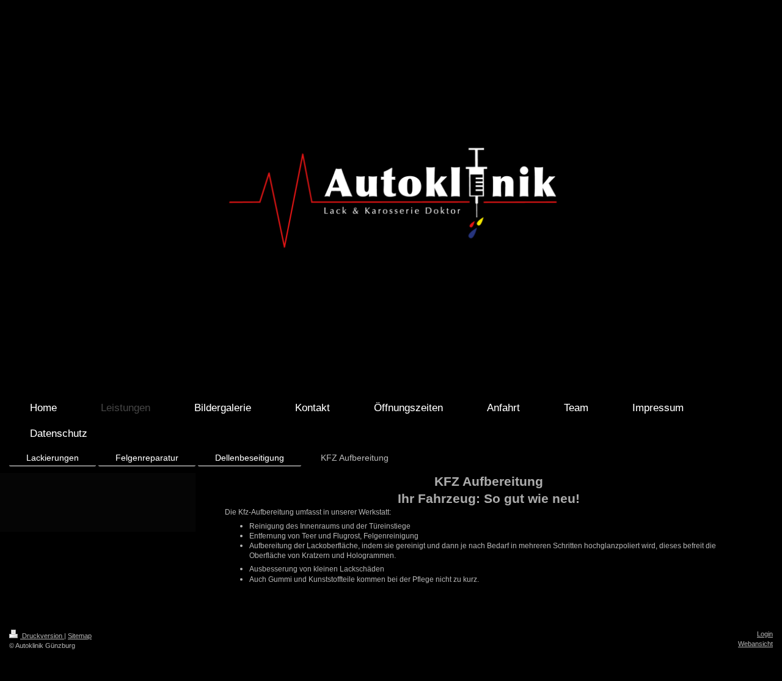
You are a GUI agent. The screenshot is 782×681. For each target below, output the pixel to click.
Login (765, 634)
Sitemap (80, 635)
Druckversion (42, 635)
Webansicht (755, 643)
